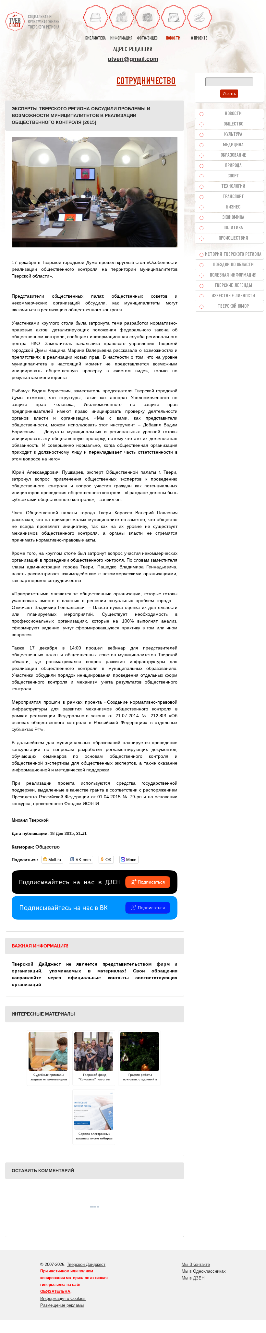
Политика (233, 228)
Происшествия (233, 238)
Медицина (233, 145)
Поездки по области (233, 265)
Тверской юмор (233, 306)
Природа (233, 165)
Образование (233, 155)
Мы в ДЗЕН (193, 1278)
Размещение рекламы (62, 1305)
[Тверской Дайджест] (15, 19)
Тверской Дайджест (86, 1264)
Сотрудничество (146, 81)
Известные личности (233, 296)
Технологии (233, 186)
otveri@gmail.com (133, 59)
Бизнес (233, 207)
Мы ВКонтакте (196, 1264)
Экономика (233, 217)
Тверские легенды (233, 285)
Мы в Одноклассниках (204, 1271)
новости (173, 38)
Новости (233, 114)
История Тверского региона (233, 254)
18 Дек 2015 (62, 833)
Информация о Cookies (63, 1298)
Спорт (233, 176)
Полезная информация (233, 275)
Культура (233, 134)
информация (121, 38)
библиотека (95, 38)
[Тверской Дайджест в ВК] (94, 918)
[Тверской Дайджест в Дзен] (94, 892)
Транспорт (233, 197)
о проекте (199, 38)
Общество (47, 847)
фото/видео (147, 38)
